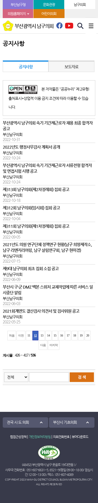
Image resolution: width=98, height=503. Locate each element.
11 (28, 335)
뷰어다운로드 (80, 437)
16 (61, 335)
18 (74, 335)
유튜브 (69, 25)
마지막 (54, 345)
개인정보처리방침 (40, 437)
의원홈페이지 (17, 14)
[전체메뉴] (90, 26)
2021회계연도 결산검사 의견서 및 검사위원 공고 (41, 311)
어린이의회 (48, 14)
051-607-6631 (36, 470)
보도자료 (71, 66)
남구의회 (80, 4)
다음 (43, 345)
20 (87, 335)
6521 (53, 470)
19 (81, 335)
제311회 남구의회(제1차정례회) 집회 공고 (36, 226)
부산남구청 (18, 4)
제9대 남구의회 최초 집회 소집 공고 (31, 268)
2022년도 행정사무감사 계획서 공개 (31, 147)
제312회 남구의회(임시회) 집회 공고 (31, 207)
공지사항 (25, 66)
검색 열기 (80, 26)
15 (55, 335)
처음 (11, 335)
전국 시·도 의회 (18, 422)
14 (48, 335)
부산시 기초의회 (65, 422)
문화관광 (49, 4)
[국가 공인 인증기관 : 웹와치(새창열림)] (49, 452)
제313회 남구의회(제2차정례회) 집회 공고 (36, 189)
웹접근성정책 (18, 437)
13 (42, 335)
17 (68, 335)
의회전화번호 (61, 437)
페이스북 (59, 27)
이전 (21, 335)
